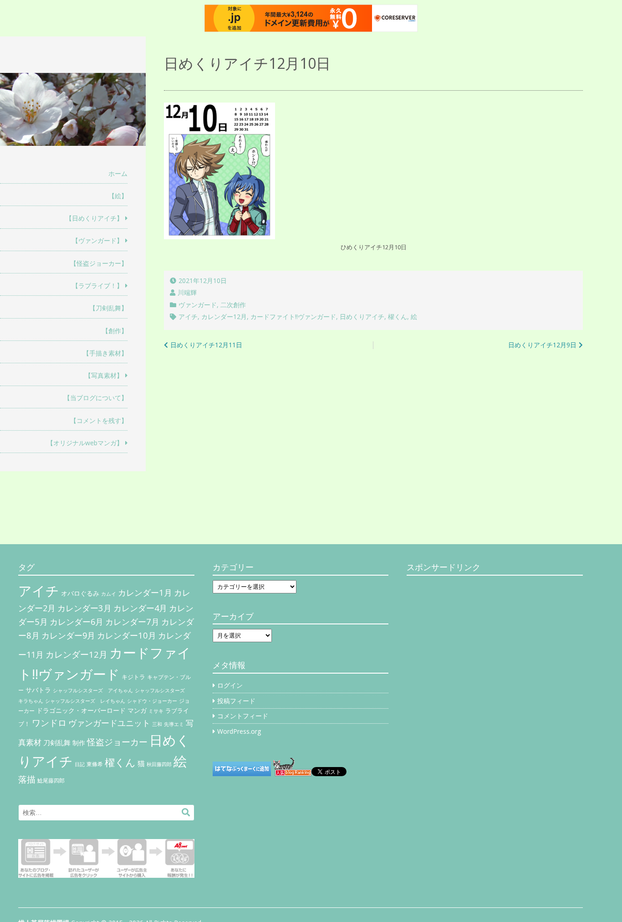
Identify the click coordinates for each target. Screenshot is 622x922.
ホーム (117, 173)
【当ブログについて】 (95, 397)
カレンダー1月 (145, 592)
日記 (80, 764)
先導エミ (174, 724)
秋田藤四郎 (159, 764)
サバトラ (38, 690)
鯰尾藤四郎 (51, 780)
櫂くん (397, 316)
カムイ (108, 594)
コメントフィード (242, 715)
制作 (78, 743)
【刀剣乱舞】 (108, 308)
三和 (157, 724)
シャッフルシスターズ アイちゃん (93, 690)
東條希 (95, 764)
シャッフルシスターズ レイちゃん (85, 701)
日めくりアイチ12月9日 (542, 344)
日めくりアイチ (362, 316)
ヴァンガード (197, 304)
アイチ (188, 316)
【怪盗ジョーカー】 (98, 263)
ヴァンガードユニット (109, 722)
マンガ (137, 710)
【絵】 (117, 195)
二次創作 (233, 304)
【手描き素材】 (105, 353)
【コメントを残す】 (98, 420)
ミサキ (155, 711)
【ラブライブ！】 (97, 285)
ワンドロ (49, 723)
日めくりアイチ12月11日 (206, 344)
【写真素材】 (104, 375)
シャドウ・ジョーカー (152, 701)
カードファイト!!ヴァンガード (293, 316)
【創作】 (114, 330)
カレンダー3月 (84, 607)
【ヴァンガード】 (97, 240)
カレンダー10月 (126, 635)
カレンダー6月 (76, 621)
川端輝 (187, 292)
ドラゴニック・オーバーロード (81, 710)
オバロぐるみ (80, 593)
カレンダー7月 (132, 621)
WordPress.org (239, 731)
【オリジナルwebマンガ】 (85, 442)
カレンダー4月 (140, 608)
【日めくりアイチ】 (94, 218)
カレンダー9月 (68, 635)
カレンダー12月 (224, 316)
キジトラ (133, 677)
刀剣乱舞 (57, 742)
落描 (27, 779)
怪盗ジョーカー (117, 741)
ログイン (230, 685)
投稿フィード (236, 700)
